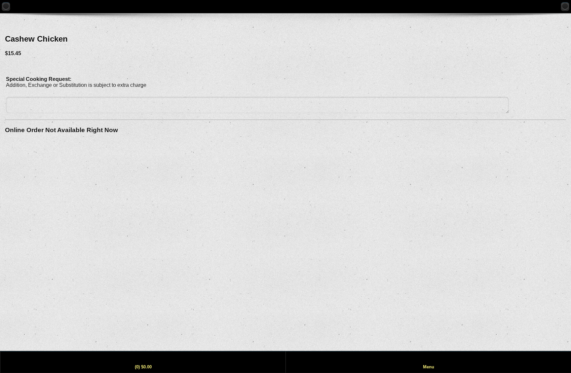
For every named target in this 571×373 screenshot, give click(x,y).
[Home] (565, 6)
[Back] (6, 6)
